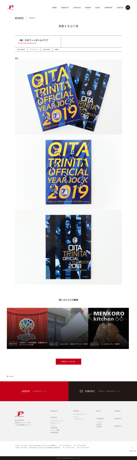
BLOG (98, 7)
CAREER (120, 7)
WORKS (88, 7)
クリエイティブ (54, 423)
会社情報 (99, 426)
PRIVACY (117, 426)
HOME (54, 7)
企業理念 (99, 424)
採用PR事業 (53, 428)
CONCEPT (65, 7)
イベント (53, 425)
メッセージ (99, 422)
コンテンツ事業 (54, 430)
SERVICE (77, 7)
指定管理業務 (54, 432)
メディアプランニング (56, 421)
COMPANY (108, 7)
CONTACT (118, 418)
